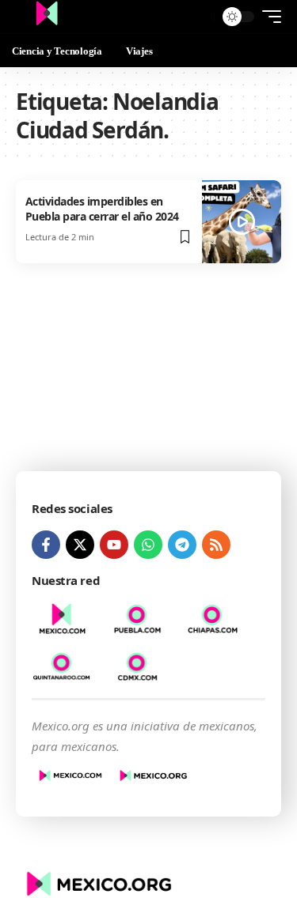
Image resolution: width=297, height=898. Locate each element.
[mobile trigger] (267, 16)
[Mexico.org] (47, 16)
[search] (198, 17)
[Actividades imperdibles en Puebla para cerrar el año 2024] (241, 221)
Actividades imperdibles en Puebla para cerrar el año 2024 (102, 209)
